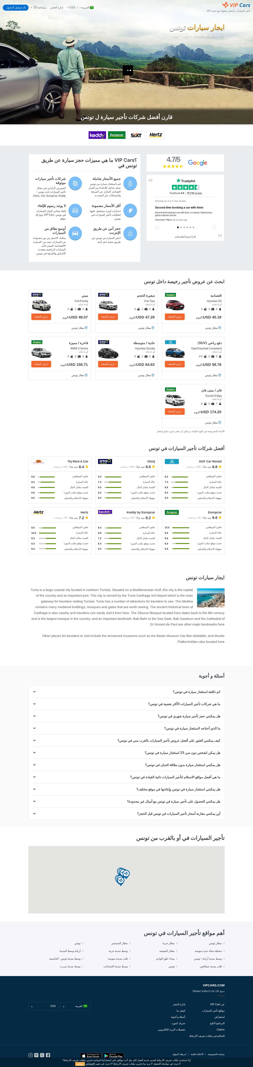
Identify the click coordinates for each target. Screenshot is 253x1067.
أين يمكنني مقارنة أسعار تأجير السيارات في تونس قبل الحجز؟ (178, 813)
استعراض (219, 1016)
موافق (80, 1064)
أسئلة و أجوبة (178, 1016)
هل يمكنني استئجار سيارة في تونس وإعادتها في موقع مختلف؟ (178, 789)
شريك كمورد (178, 1023)
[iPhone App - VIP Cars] (90, 1056)
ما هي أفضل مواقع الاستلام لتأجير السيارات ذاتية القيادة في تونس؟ (175, 777)
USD (72, 7)
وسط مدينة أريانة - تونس (208, 958)
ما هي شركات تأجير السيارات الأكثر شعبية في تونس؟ (184, 704)
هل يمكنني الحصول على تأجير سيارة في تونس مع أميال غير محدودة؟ (173, 801)
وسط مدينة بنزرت (70, 966)
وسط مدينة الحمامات (115, 966)
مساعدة (41, 7)
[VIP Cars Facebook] (48, 1056)
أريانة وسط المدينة (70, 950)
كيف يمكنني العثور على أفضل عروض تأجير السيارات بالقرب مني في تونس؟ (169, 740)
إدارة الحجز (56, 7)
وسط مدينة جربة (118, 950)
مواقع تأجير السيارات (213, 1010)
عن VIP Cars (217, 1004)
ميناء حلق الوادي (165, 958)
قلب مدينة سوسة (118, 958)
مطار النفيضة (167, 950)
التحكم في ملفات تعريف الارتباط (207, 1035)
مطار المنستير (119, 943)
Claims (221, 1029)
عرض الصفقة (175, 316)
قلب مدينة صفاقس (211, 966)
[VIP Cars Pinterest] (36, 1056)
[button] (126, 875)
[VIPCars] (222, 36)
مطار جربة (168, 943)
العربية (85, 7)
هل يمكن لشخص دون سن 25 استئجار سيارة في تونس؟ (182, 753)
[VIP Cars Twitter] (42, 1056)
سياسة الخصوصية (216, 1054)
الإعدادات (90, 1064)
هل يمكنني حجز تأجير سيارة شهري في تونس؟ (189, 716)
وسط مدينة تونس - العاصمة (65, 958)
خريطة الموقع (179, 1054)
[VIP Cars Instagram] (30, 1056)
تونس (77, 943)
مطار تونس (215, 943)
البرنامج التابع (217, 1023)
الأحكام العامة (197, 1054)
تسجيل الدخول (14, 7)
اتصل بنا (181, 1010)
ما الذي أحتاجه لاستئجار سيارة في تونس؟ (192, 728)
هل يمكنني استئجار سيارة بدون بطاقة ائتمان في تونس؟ (182, 765)
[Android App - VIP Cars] (113, 1056)
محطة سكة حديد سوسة (208, 950)
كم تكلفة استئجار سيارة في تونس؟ (196, 692)
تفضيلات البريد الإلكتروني (171, 1029)
